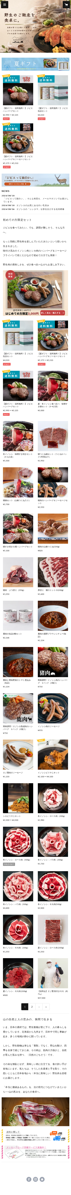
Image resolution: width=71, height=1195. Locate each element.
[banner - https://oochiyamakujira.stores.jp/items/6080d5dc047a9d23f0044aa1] (35, 1152)
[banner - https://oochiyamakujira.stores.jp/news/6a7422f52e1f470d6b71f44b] (35, 180)
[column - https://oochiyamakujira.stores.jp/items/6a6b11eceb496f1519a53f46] (35, 293)
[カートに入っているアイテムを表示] (66, 4)
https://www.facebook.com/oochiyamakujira (28, 1179)
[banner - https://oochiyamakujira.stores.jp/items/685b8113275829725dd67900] (35, 64)
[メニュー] (4, 4)
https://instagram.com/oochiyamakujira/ (35, 1179)
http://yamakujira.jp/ (42, 1179)
